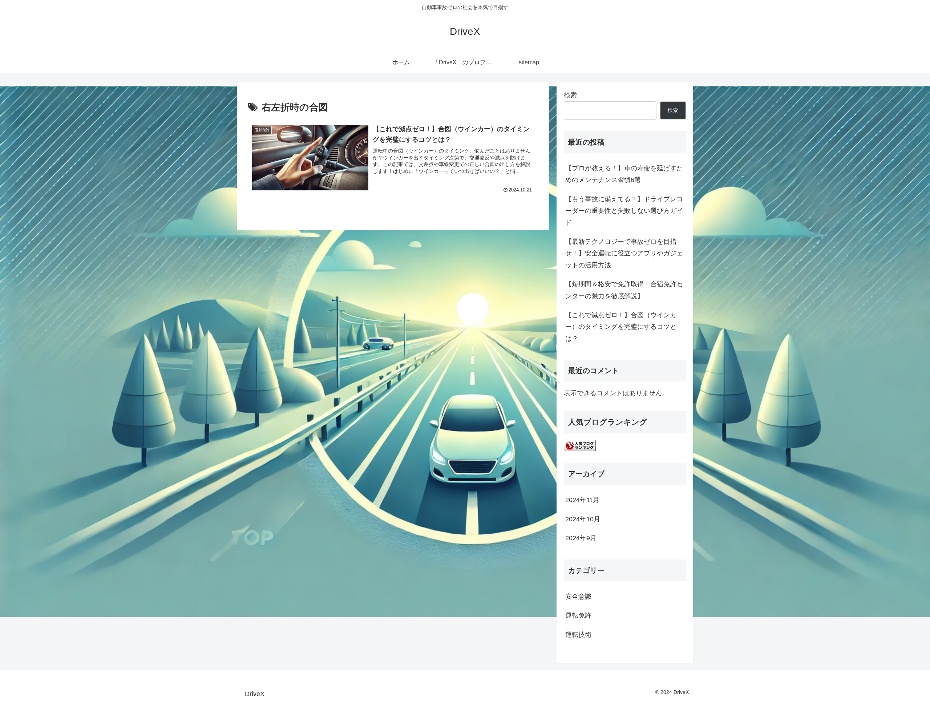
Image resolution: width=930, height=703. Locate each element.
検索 (570, 95)
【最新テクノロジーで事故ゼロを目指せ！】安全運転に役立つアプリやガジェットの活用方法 (624, 253)
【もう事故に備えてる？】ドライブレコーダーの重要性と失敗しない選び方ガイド (624, 210)
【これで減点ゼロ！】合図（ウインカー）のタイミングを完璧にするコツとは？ (620, 326)
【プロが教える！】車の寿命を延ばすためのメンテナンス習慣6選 (624, 174)
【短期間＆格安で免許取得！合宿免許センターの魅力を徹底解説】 (624, 289)
